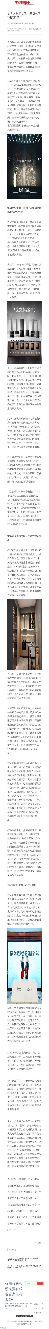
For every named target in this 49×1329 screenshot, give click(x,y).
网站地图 (3, 1328)
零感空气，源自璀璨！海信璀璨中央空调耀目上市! (24, 1266)
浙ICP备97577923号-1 (24, 1324)
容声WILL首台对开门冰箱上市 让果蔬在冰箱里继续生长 (23, 1259)
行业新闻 (12, 1250)
